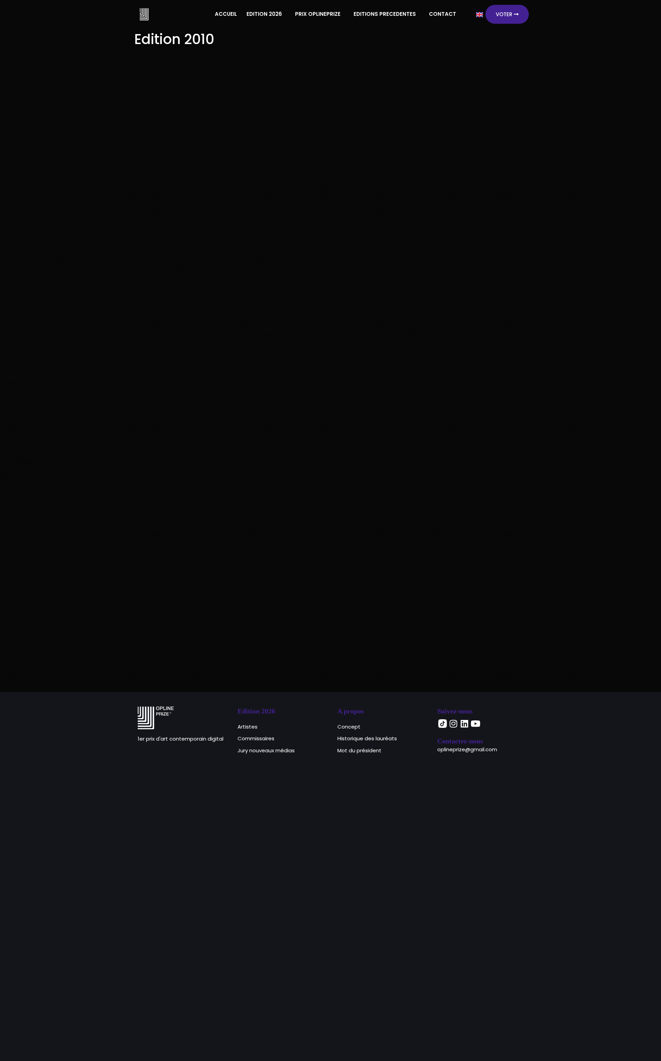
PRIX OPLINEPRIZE (317, 14)
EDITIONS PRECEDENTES (385, 14)
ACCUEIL (226, 14)
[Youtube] (475, 723)
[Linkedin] (464, 723)
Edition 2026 (256, 711)
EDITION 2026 (264, 14)
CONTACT (442, 14)
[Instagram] (453, 723)
